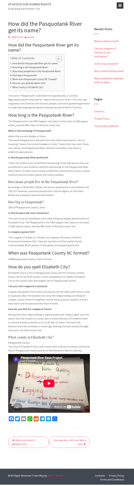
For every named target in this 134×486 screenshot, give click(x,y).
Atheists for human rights (29, 4)
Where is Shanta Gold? (106, 41)
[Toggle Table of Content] (57, 59)
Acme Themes (55, 475)
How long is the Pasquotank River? (30, 67)
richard (30, 37)
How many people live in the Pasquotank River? (36, 71)
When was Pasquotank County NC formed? (34, 79)
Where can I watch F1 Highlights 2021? (24, 442)
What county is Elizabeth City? (27, 87)
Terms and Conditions (106, 126)
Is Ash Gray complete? (106, 63)
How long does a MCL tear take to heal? (70, 442)
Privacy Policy (101, 118)
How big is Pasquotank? (24, 75)
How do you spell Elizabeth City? (29, 83)
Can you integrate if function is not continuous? (105, 52)
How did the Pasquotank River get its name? (35, 63)
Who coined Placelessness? (109, 71)
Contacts (99, 111)
